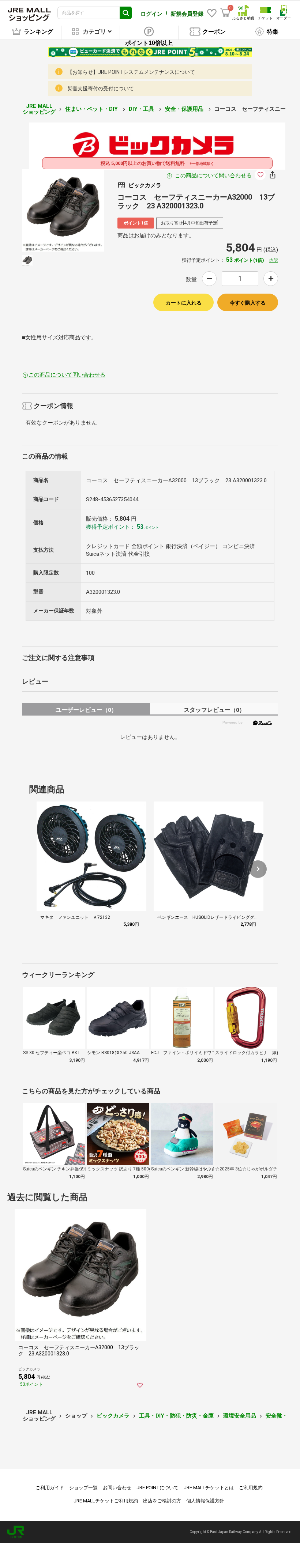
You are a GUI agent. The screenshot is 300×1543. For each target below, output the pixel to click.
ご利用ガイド (49, 1487)
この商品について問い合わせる (213, 175)
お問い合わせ (117, 1487)
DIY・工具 (142, 109)
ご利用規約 (251, 1487)
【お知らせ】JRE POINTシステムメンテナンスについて (131, 72)
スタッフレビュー (214, 709)
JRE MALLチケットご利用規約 (106, 1501)
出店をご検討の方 (162, 1501)
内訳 (273, 260)
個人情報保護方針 (205, 1501)
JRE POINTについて (157, 1487)
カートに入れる (184, 303)
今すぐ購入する (248, 303)
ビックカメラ (113, 1415)
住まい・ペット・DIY (92, 109)
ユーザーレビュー (86, 709)
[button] (258, 869)
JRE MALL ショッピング (39, 109)
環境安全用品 (239, 1415)
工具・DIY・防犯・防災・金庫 (176, 1415)
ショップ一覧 (83, 1487)
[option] (63, 210)
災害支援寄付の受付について (100, 88)
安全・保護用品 (185, 109)
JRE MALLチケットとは (209, 1487)
